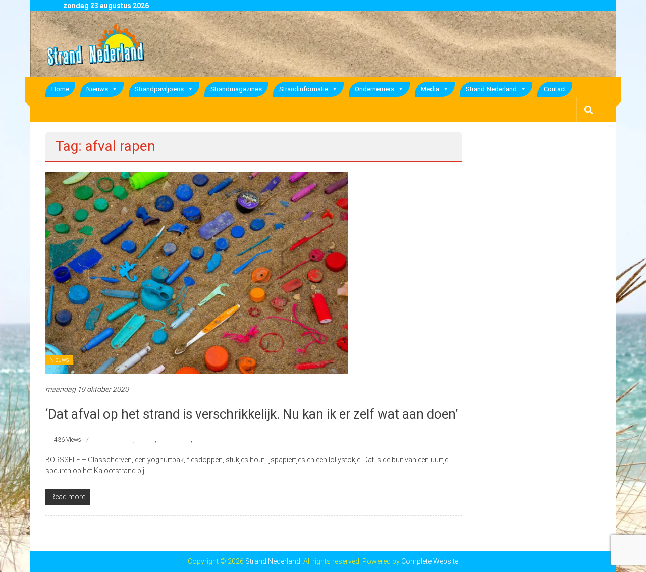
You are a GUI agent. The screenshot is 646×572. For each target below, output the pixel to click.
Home (60, 89)
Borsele (145, 439)
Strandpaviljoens (159, 89)
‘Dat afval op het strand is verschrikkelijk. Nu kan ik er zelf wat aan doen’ (251, 414)
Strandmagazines (236, 89)
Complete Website (429, 561)
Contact (555, 89)
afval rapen (118, 439)
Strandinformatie (303, 89)
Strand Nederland (491, 89)
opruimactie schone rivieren (229, 439)
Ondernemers (374, 89)
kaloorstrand (174, 439)
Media (430, 89)
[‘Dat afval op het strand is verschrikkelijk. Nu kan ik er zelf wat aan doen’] (196, 273)
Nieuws (97, 89)
